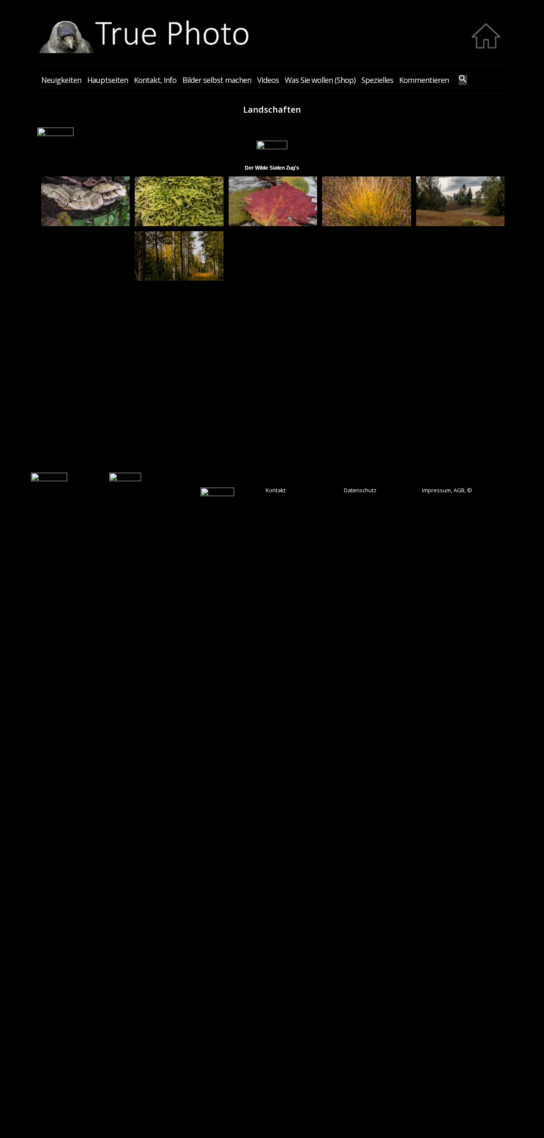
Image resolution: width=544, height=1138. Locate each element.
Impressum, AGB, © (447, 490)
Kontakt (276, 490)
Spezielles (377, 80)
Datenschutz (360, 490)
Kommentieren (424, 80)
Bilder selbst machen (216, 80)
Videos (268, 80)
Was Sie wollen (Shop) (320, 80)
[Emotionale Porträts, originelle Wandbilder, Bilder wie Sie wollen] (272, 51)
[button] (463, 80)
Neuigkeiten (61, 80)
